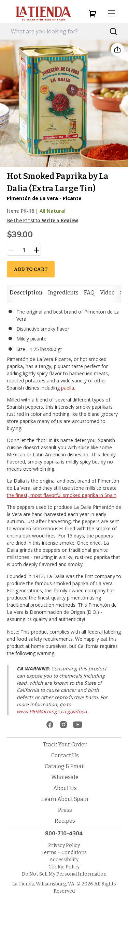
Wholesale (65, 777)
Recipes (65, 821)
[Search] (113, 31)
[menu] (111, 13)
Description (26, 292)
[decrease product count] (11, 250)
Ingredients (63, 292)
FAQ (89, 292)
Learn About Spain (64, 799)
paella (67, 387)
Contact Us (65, 755)
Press (65, 810)
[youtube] (77, 724)
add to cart (31, 269)
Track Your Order (65, 744)
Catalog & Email (65, 766)
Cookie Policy (64, 867)
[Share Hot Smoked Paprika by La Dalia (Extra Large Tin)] (117, 49)
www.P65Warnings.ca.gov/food (52, 711)
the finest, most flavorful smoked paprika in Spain (61, 495)
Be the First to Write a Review (42, 221)
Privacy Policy (64, 845)
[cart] (92, 13)
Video (107, 292)
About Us (65, 788)
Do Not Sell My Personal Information (64, 874)
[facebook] (50, 724)
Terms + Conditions (64, 852)
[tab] (26, 293)
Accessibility (64, 860)
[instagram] (63, 724)
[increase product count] (36, 250)
